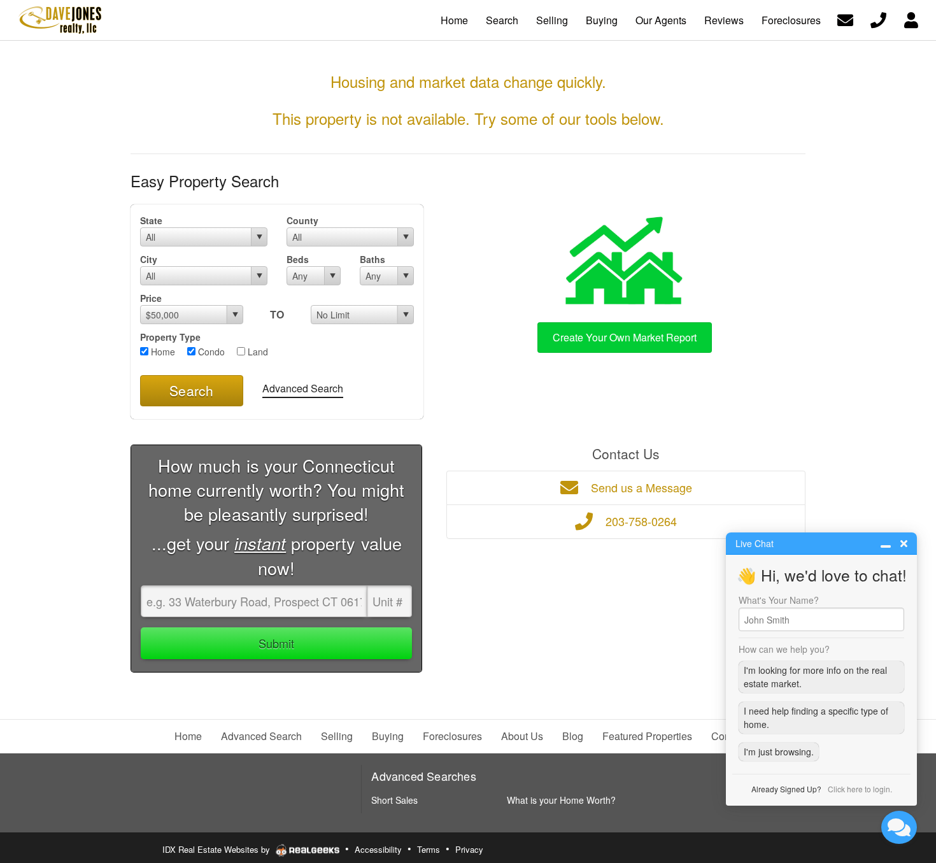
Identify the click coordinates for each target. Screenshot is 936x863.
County (302, 220)
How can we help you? (784, 649)
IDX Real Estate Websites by (217, 849)
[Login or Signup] (911, 18)
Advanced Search (302, 388)
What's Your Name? (779, 600)
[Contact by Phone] (878, 18)
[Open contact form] (845, 18)
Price (151, 298)
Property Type (170, 337)
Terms (428, 849)
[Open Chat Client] (899, 827)
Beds (298, 259)
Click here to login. (860, 788)
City (148, 259)
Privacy (469, 849)
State (151, 220)
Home (161, 351)
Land (256, 351)
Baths (372, 259)
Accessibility (378, 849)
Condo (210, 351)
